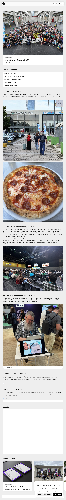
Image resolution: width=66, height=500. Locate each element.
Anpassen (39, 494)
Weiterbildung (8, 57)
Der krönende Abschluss (11, 85)
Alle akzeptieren (57, 494)
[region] (49, 489)
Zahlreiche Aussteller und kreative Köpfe (14, 79)
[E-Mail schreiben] (54, 3)
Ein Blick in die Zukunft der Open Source (14, 76)
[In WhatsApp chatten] (59, 3)
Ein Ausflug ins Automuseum (12, 82)
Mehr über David (8, 367)
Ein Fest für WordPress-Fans (11, 73)
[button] (62, 3)
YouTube (7, 243)
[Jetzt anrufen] (57, 3)
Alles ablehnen (47, 494)
